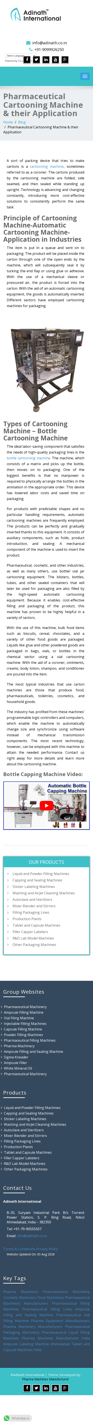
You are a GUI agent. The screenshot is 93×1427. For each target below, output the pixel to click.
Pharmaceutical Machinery (25, 1006)
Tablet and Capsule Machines (36, 925)
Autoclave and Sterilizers (32, 899)
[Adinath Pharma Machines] (46, 14)
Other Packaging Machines (34, 945)
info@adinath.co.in (49, 42)
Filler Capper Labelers (30, 932)
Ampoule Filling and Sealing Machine (33, 1051)
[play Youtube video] (46, 805)
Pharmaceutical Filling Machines (30, 1040)
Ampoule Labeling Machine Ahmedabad (36, 1344)
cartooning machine (47, 166)
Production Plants (27, 919)
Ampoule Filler (15, 1062)
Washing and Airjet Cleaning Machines (44, 893)
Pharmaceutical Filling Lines (47, 1309)
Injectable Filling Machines (25, 1023)
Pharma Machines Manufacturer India (56, 1338)
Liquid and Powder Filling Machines (41, 874)
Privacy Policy (47, 1249)
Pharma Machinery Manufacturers (33, 1326)
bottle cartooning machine (28, 458)
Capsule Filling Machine (23, 1029)
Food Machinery (50, 1297)
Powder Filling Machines (23, 1034)
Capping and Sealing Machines (37, 880)
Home (8, 122)
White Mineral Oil (18, 1068)
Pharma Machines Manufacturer (45, 1379)
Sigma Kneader (16, 1057)
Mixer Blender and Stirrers (34, 906)
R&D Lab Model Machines (33, 938)
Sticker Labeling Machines (34, 886)
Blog (22, 122)
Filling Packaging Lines (31, 912)
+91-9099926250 (49, 49)
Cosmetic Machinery (19, 1297)
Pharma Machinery (19, 1046)
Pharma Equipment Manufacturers (60, 1320)
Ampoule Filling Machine (23, 1012)
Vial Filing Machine (19, 1018)
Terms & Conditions (19, 1249)
